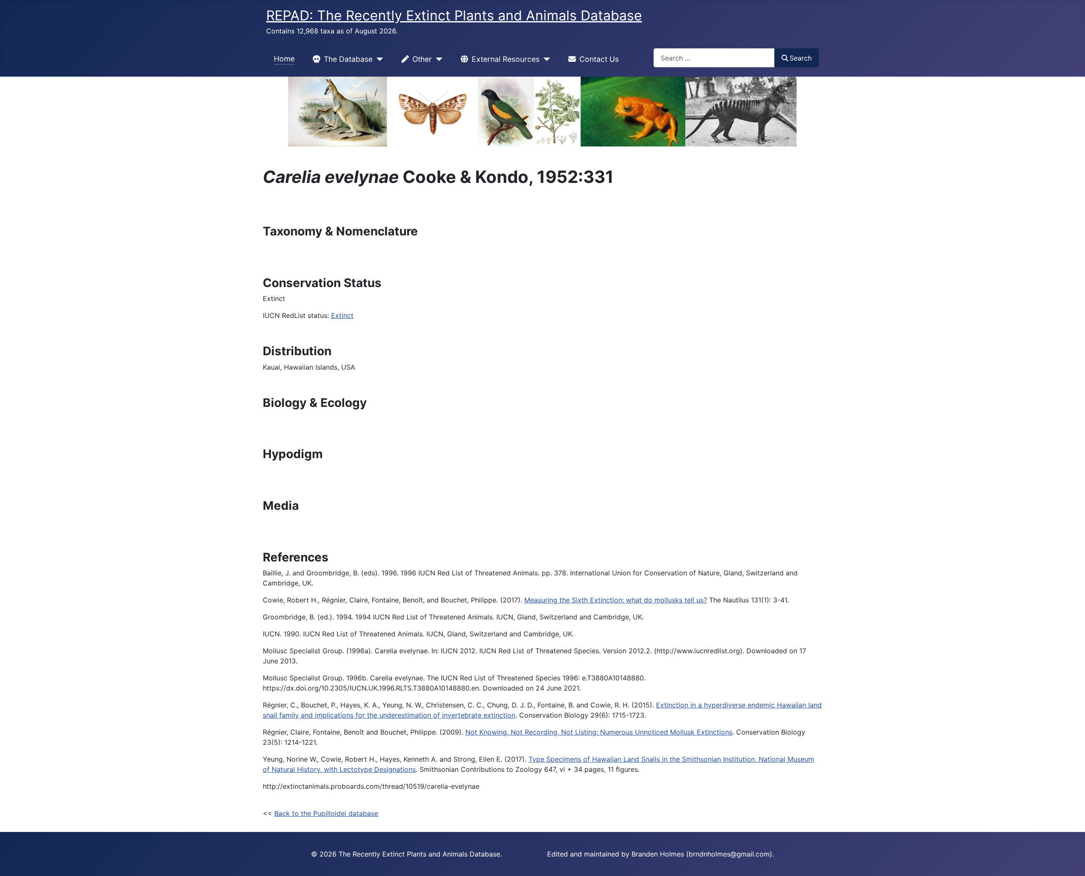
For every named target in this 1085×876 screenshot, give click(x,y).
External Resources (506, 59)
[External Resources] (545, 59)
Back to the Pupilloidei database (326, 813)
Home (284, 58)
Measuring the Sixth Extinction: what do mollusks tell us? (615, 600)
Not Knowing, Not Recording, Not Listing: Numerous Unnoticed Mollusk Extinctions (598, 732)
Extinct (342, 315)
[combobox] (714, 57)
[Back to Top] (1070, 860)
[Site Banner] (542, 111)
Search (801, 58)
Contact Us (599, 59)
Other (422, 59)
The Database (348, 59)
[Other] (437, 59)
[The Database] (378, 59)
